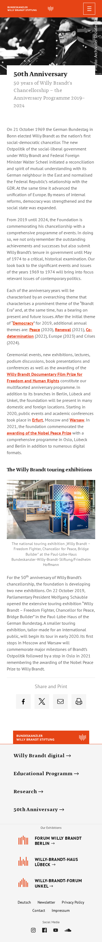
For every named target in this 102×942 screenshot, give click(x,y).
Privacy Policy (73, 902)
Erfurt (37, 420)
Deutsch (24, 902)
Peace (34, 329)
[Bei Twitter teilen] (42, 701)
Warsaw (77, 420)
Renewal (63, 329)
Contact (38, 910)
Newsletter (46, 902)
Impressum (61, 910)
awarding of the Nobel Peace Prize (39, 433)
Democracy (23, 323)
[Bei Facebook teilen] (23, 701)
